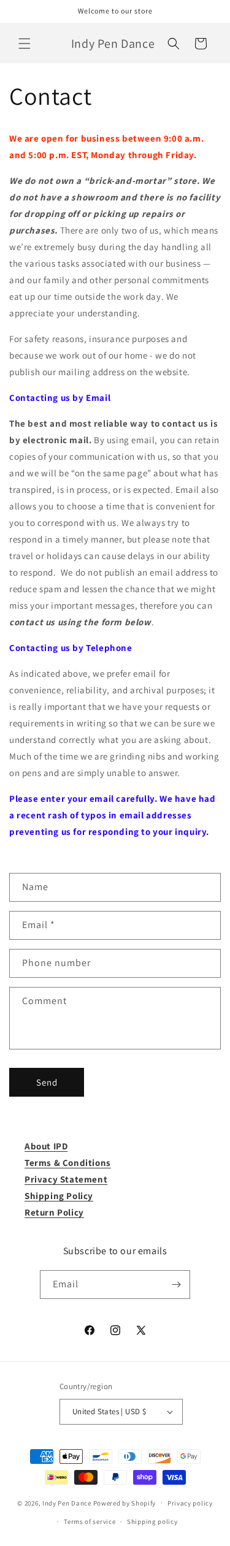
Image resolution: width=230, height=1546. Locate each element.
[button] (24, 43)
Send (47, 1082)
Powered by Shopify (124, 1502)
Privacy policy (190, 1503)
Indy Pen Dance (66, 1502)
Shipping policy (152, 1521)
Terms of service (89, 1521)
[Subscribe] (176, 1284)
